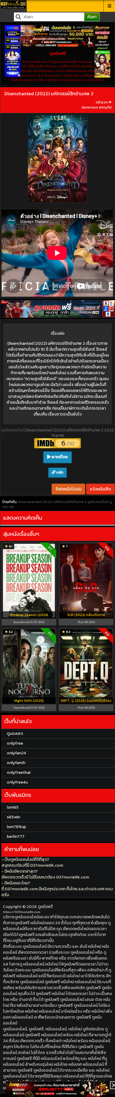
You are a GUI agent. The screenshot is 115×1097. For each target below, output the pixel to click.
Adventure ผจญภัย (96, 107)
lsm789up (16, 827)
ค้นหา (91, 17)
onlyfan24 (16, 753)
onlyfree (15, 743)
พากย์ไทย (59, 457)
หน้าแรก (102, 102)
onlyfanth (16, 763)
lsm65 (13, 807)
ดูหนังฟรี (45, 907)
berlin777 (15, 836)
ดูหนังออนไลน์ (13, 430)
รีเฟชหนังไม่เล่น (68, 489)
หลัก (59, 472)
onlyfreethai (18, 772)
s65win (13, 817)
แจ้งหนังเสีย (100, 489)
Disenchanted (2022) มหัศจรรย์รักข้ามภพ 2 (48, 93)
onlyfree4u (17, 782)
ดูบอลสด (15, 733)
